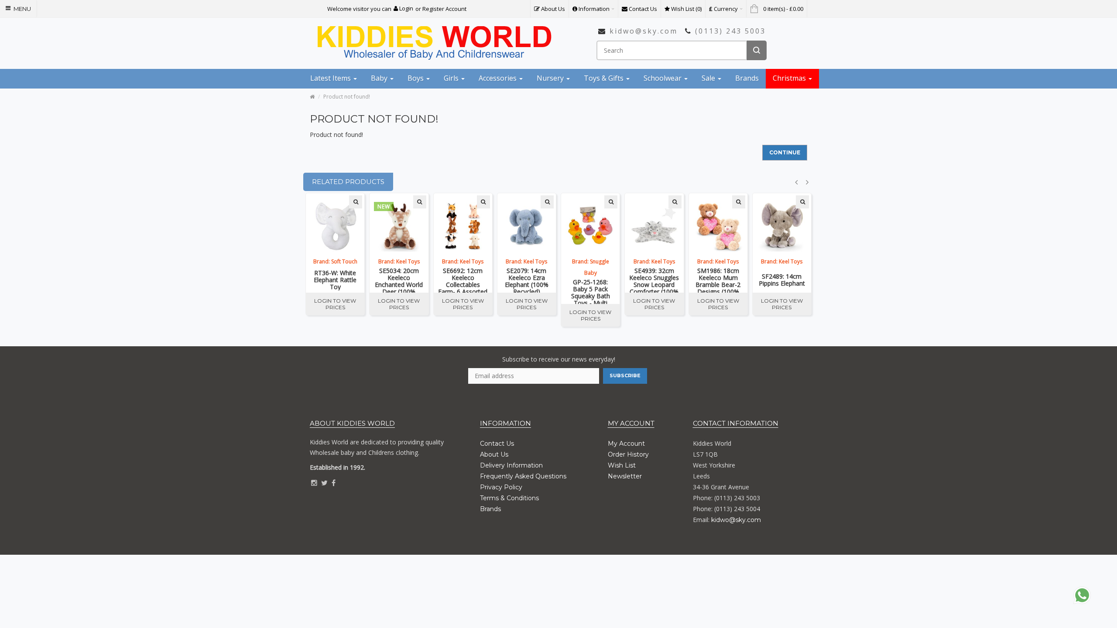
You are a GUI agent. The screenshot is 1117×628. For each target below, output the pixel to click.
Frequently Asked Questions (523, 476)
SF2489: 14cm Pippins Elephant (782, 280)
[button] (403, 8)
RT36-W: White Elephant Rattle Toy (335, 280)
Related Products (348, 181)
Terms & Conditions (509, 498)
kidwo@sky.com (644, 31)
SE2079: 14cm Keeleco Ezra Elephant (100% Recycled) (526, 280)
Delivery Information (511, 465)
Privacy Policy (501, 487)
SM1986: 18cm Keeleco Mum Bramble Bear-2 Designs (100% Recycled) (718, 280)
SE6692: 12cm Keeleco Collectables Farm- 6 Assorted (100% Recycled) (462, 280)
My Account (626, 443)
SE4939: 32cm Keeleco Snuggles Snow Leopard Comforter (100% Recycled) (654, 280)
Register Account (444, 9)
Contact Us (497, 443)
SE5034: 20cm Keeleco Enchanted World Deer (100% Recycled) (399, 280)
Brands (490, 509)
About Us (494, 454)
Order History (628, 454)
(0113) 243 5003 (730, 31)
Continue (784, 152)
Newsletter (625, 476)
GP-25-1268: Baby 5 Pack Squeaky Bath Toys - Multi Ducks (590, 291)
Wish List (622, 465)
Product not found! (346, 96)
